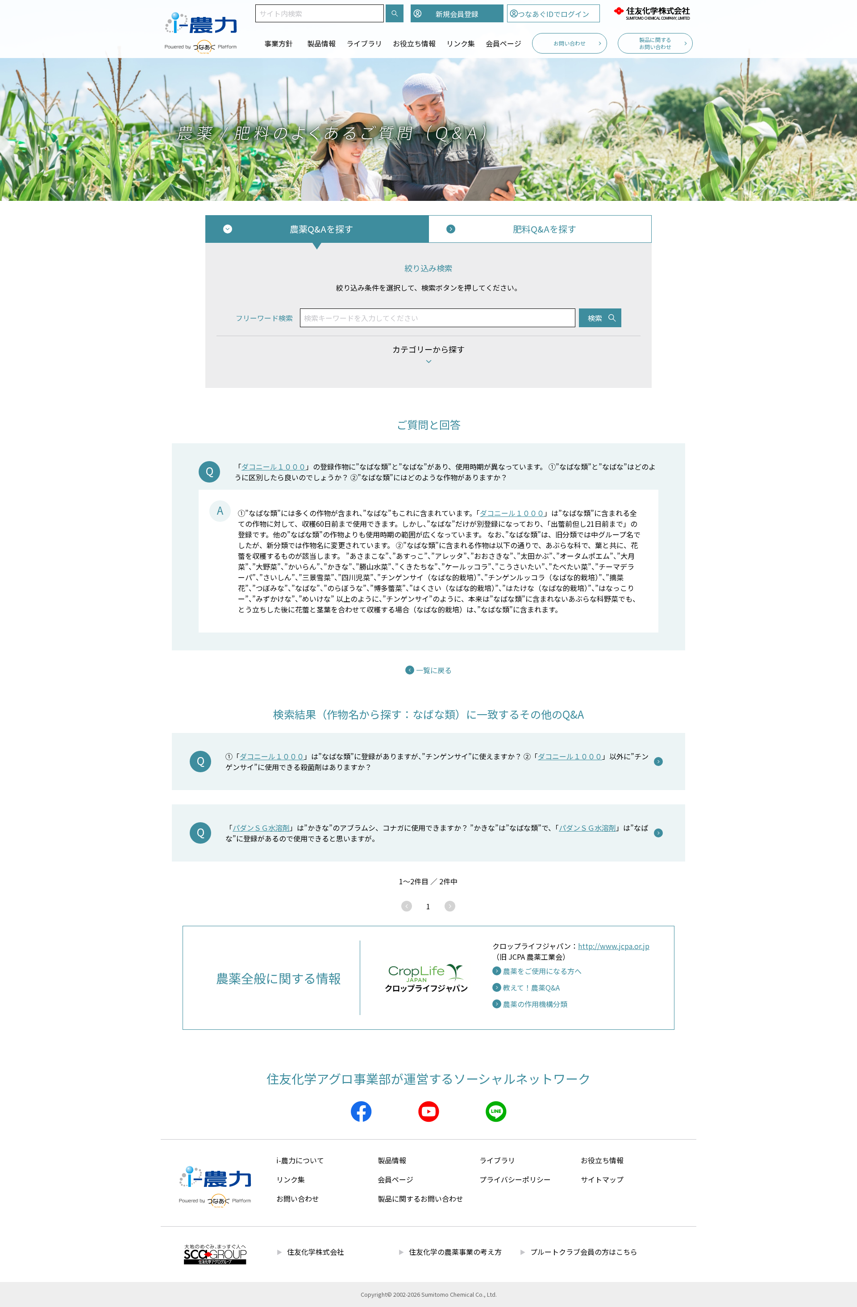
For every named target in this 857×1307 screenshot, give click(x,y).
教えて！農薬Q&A (531, 987)
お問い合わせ (569, 43)
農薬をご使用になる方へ (542, 971)
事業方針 (278, 43)
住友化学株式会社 (652, 13)
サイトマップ (602, 1179)
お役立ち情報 (414, 43)
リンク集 (460, 43)
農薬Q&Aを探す (321, 228)
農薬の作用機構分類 (535, 1004)
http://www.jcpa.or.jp (613, 946)
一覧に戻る (434, 670)
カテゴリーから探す (428, 349)
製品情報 (321, 43)
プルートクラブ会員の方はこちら (583, 1251)
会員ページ (503, 43)
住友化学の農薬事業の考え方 (455, 1251)
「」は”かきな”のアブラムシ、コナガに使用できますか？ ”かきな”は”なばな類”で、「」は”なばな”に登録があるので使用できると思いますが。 (436, 833)
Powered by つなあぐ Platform (201, 47)
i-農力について (300, 1160)
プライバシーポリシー (515, 1179)
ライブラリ (364, 43)
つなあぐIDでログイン (553, 13)
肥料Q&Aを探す (544, 228)
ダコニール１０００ (273, 466)
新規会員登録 (457, 13)
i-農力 (201, 18)
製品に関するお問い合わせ (655, 43)
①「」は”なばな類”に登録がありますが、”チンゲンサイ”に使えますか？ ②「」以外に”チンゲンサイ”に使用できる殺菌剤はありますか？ (437, 761)
